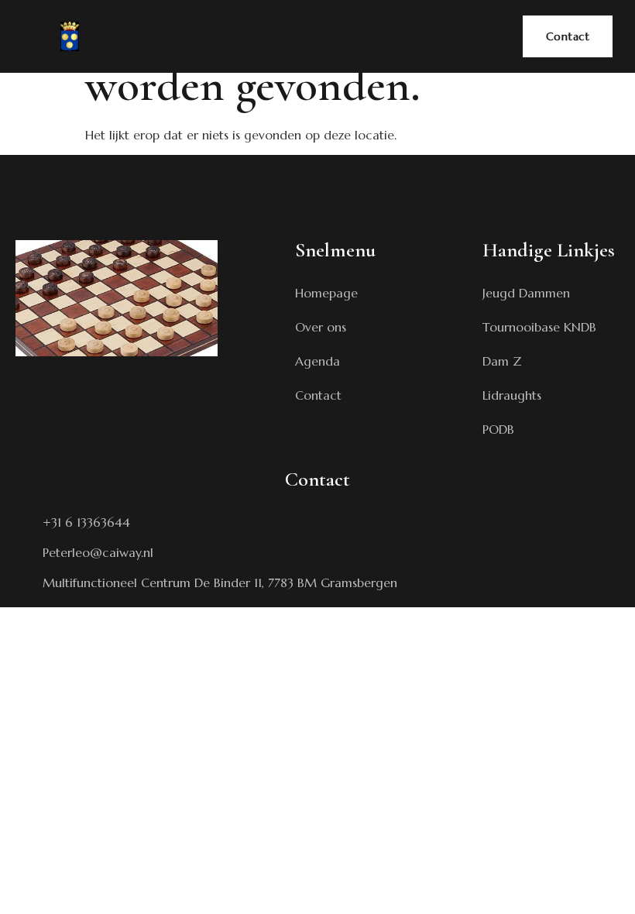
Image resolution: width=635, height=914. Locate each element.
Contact (568, 36)
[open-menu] (490, 26)
